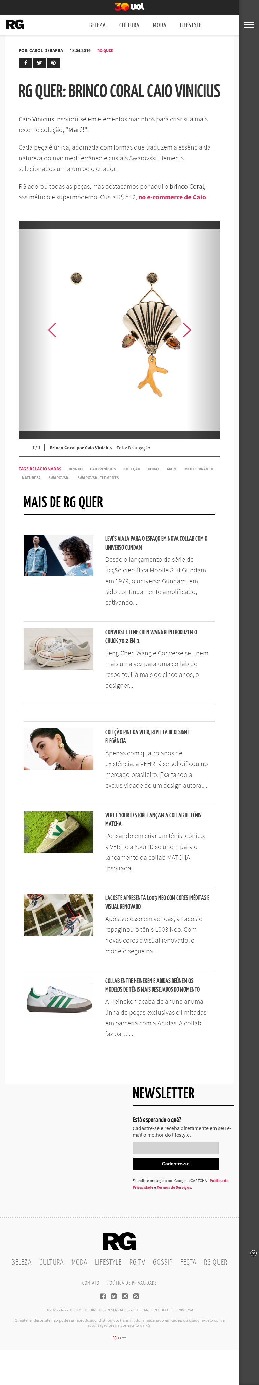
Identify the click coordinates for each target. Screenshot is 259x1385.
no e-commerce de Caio (172, 197)
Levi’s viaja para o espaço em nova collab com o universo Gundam (156, 543)
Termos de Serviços (174, 1187)
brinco (76, 468)
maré (172, 468)
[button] (203, 330)
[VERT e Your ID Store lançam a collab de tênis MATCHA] (58, 851)
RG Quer (105, 50)
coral (154, 468)
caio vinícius (103, 468)
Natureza (31, 477)
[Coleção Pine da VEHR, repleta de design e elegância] (58, 768)
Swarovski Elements (98, 477)
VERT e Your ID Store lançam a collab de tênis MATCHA (153, 819)
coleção (131, 468)
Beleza (97, 25)
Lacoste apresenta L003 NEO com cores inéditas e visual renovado (157, 902)
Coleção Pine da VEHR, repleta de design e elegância (147, 737)
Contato (90, 1283)
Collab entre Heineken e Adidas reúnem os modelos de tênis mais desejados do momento (152, 985)
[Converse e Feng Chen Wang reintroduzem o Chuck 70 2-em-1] (58, 668)
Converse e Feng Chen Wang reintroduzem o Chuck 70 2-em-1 (151, 637)
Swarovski (59, 477)
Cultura (129, 25)
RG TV (137, 1262)
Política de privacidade (132, 1283)
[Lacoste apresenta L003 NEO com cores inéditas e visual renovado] (58, 933)
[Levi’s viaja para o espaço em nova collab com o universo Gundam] (58, 574)
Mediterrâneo (198, 468)
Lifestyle (190, 25)
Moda (160, 25)
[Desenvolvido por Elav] (119, 1340)
